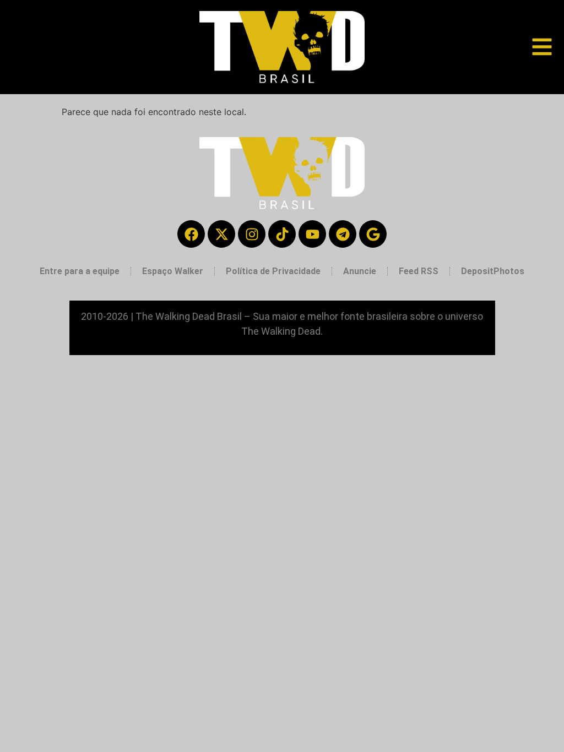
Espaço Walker (172, 271)
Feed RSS (418, 271)
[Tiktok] (282, 234)
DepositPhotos (492, 271)
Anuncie (359, 271)
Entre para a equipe (80, 271)
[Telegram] (342, 234)
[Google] (373, 234)
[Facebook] (191, 234)
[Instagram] (251, 234)
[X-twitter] (221, 234)
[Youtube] (312, 234)
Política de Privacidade (273, 271)
